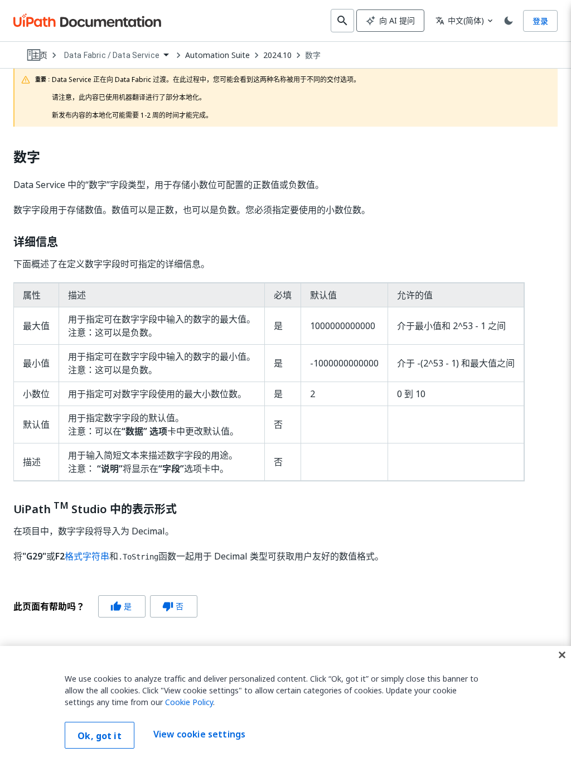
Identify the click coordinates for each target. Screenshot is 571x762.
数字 (313, 55)
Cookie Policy (189, 702)
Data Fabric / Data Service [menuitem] (111, 55)
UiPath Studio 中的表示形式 (95, 508)
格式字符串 (87, 556)
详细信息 (35, 242)
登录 (540, 21)
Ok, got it (100, 735)
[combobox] (116, 55)
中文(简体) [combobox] (459, 20)
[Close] (562, 655)
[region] (285, 704)
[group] (105, 606)
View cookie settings (199, 734)
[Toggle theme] (508, 20)
